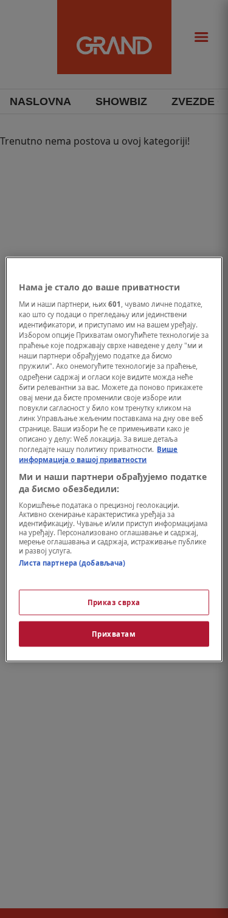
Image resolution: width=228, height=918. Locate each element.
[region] (113, 459)
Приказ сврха (114, 601)
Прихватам (114, 633)
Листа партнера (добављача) (72, 562)
